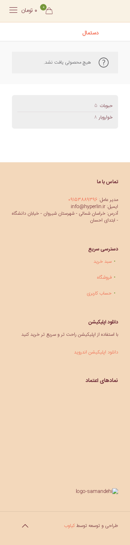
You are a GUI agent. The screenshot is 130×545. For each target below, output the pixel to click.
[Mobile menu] (13, 11)
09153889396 (83, 200)
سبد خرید (103, 262)
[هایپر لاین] (87, 11)
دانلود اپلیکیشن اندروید (96, 352)
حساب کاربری (99, 293)
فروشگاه (104, 278)
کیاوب (69, 526)
